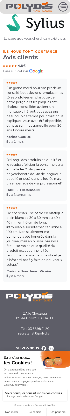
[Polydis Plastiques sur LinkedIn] (51, 348)
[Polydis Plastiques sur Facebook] (43, 348)
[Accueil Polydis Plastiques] (29, 6)
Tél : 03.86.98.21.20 (35, 329)
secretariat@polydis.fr (35, 333)
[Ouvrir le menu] (63, 7)
